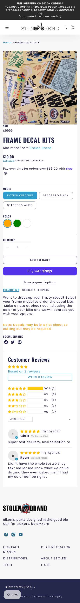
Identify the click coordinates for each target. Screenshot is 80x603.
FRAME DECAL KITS (27, 42)
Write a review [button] (40, 377)
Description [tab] (11, 290)
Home (7, 42)
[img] (30, 431)
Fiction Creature (20, 195)
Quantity (9, 240)
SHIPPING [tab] (44, 290)
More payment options (40, 282)
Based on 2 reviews (24, 371)
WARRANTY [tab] (28, 290)
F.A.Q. (45, 565)
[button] (17, 388)
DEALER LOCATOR (55, 547)
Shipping (8, 160)
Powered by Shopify (48, 596)
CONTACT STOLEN (11, 549)
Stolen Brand (41, 148)
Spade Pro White (19, 205)
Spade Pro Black (56, 195)
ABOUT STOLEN (53, 558)
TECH (7, 565)
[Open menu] (7, 27)
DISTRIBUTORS (15, 558)
